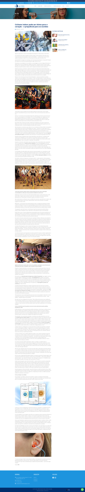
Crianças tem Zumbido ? (62, 39)
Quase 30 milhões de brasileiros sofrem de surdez (63, 49)
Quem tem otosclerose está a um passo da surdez (63, 34)
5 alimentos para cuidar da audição (63, 44)
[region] (13, 486)
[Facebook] (67, 3)
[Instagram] (69, 3)
